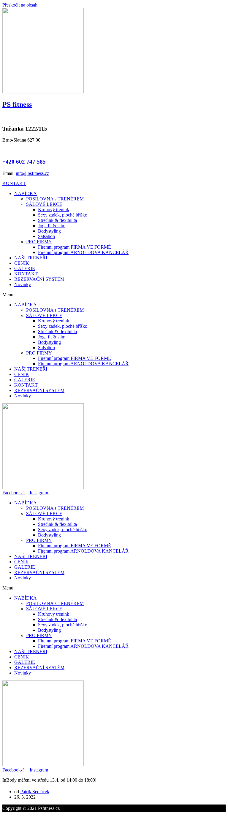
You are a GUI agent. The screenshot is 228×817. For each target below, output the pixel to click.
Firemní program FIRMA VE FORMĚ (74, 247)
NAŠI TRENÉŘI (30, 257)
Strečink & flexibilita (57, 220)
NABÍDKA (25, 193)
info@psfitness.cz (32, 173)
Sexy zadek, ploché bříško (62, 214)
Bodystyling (49, 230)
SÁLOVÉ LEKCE (44, 204)
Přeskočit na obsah (19, 4)
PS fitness (17, 104)
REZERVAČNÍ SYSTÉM (39, 279)
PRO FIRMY (39, 241)
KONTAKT (26, 273)
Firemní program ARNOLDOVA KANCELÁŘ (83, 252)
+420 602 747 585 (24, 162)
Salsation (46, 236)
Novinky (22, 284)
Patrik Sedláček (34, 791)
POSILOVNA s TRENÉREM (55, 198)
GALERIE (24, 268)
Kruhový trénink (53, 209)
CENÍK (21, 263)
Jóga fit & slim (51, 225)
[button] (14, 183)
